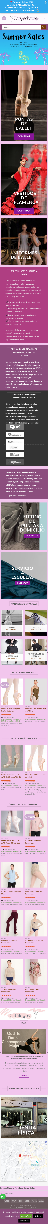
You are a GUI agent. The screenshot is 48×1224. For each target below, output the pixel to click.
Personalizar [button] (24, 1221)
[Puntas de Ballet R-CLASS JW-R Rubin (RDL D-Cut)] (12, 823)
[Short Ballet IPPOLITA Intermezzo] (36, 875)
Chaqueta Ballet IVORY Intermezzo (34, 942)
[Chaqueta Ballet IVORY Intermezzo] (36, 923)
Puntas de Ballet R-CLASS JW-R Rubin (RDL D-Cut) (11, 842)
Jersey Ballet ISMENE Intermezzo (9, 991)
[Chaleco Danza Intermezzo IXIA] (12, 875)
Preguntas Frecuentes (18, 1207)
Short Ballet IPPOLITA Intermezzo (33, 893)
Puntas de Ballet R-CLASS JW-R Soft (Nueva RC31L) (11, 776)
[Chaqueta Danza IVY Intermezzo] (36, 823)
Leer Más (24, 1076)
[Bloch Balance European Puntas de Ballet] (12, 691)
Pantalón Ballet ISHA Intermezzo (9, 942)
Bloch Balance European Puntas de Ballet (10, 710)
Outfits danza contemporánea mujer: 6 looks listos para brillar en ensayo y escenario (24, 1057)
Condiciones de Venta (27, 1205)
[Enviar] (43, 27)
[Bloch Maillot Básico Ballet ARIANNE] (36, 691)
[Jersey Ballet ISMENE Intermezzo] (12, 972)
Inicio (13, 1205)
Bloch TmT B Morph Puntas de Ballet (35, 776)
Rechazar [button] (38, 1216)
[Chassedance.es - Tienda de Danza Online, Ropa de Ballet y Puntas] (24, 18)
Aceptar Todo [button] (26, 1216)
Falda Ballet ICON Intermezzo (32, 991)
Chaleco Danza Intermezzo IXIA (11, 893)
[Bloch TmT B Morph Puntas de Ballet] (36, 758)
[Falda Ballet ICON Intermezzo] (36, 972)
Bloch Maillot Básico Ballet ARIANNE (35, 710)
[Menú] (4, 18)
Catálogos (34, 1207)
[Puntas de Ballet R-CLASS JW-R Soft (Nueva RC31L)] (12, 758)
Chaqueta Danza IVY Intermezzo (33, 842)
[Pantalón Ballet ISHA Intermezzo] (12, 923)
